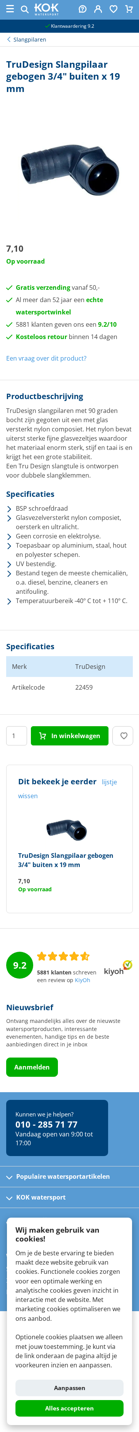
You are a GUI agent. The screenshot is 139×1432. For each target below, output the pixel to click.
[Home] (46, 13)
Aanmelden (32, 1067)
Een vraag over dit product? (46, 358)
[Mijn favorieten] (113, 10)
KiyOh (82, 980)
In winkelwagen (75, 736)
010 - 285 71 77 (46, 1124)
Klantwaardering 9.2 (72, 26)
